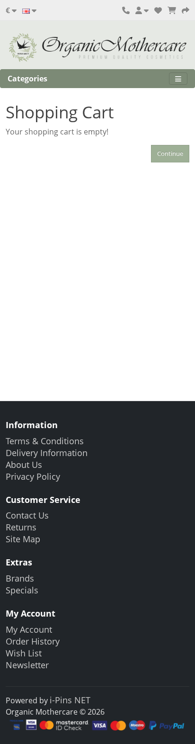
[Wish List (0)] (158, 10)
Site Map (23, 539)
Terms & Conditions (45, 441)
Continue (170, 153)
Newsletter (27, 665)
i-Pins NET (70, 700)
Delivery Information (47, 452)
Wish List (24, 653)
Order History (33, 641)
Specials (22, 590)
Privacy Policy (33, 476)
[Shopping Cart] (172, 10)
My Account (29, 629)
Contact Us (27, 515)
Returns (21, 527)
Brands (20, 578)
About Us (24, 464)
